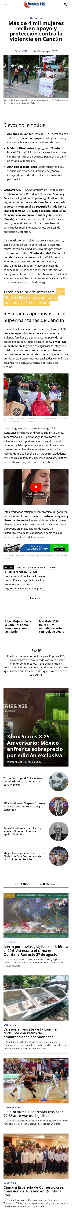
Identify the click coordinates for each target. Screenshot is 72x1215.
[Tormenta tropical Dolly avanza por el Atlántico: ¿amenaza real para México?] (59, 781)
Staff (24, 51)
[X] (19, 604)
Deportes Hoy (12, 1107)
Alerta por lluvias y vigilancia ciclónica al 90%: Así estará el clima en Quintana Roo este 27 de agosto (35, 950)
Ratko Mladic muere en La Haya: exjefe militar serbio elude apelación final (23, 831)
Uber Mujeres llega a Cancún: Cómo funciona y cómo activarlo (18, 626)
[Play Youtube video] (36, 487)
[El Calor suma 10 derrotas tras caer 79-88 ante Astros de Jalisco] (36, 1080)
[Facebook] (11, 604)
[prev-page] (56, 694)
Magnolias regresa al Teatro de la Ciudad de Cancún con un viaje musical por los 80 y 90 (24, 856)
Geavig (33, 571)
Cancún (52, 567)
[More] (60, 604)
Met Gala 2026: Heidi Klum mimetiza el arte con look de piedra (51, 626)
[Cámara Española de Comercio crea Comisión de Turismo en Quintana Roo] (36, 1156)
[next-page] (62, 694)
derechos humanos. (16, 571)
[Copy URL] (51, 604)
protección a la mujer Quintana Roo (25, 580)
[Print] (43, 604)
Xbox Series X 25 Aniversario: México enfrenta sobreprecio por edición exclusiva (35, 746)
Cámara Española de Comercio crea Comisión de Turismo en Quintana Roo (33, 1191)
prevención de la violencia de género (25, 576)
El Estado (9, 942)
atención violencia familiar (30, 567)
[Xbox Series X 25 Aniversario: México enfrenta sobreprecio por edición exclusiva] (36, 727)
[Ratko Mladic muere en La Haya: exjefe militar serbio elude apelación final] (59, 831)
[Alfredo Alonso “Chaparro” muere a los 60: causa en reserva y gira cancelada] (59, 806)
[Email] (35, 604)
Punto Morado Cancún (17, 584)
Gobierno (36, 18)
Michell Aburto (14, 761)
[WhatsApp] (27, 604)
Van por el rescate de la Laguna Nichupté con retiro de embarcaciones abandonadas (30, 1033)
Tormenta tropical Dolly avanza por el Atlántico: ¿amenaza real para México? (22, 781)
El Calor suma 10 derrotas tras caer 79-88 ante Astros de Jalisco (33, 1113)
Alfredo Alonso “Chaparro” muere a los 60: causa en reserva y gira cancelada (24, 806)
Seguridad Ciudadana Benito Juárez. (25, 588)
